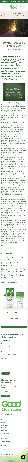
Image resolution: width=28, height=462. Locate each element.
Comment (4, 358)
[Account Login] (20, 7)
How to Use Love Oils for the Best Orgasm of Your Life (13, 270)
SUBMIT (6, 396)
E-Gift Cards (4, 425)
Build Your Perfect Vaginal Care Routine (12, 264)
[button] (3, 7)
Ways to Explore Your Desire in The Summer (13, 276)
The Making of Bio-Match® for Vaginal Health (12, 258)
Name (3, 344)
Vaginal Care (4, 436)
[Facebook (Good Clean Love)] (5, 414)
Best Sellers (4, 428)
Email (3, 351)
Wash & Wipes (5, 433)
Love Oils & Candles (6, 438)
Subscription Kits (5, 441)
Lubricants (4, 430)
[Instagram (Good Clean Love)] (2, 414)
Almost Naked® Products (14, 313)
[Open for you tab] (23, 457)
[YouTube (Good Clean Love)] (8, 414)
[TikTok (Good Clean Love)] (11, 414)
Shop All (3, 422)
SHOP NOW (14, 327)
